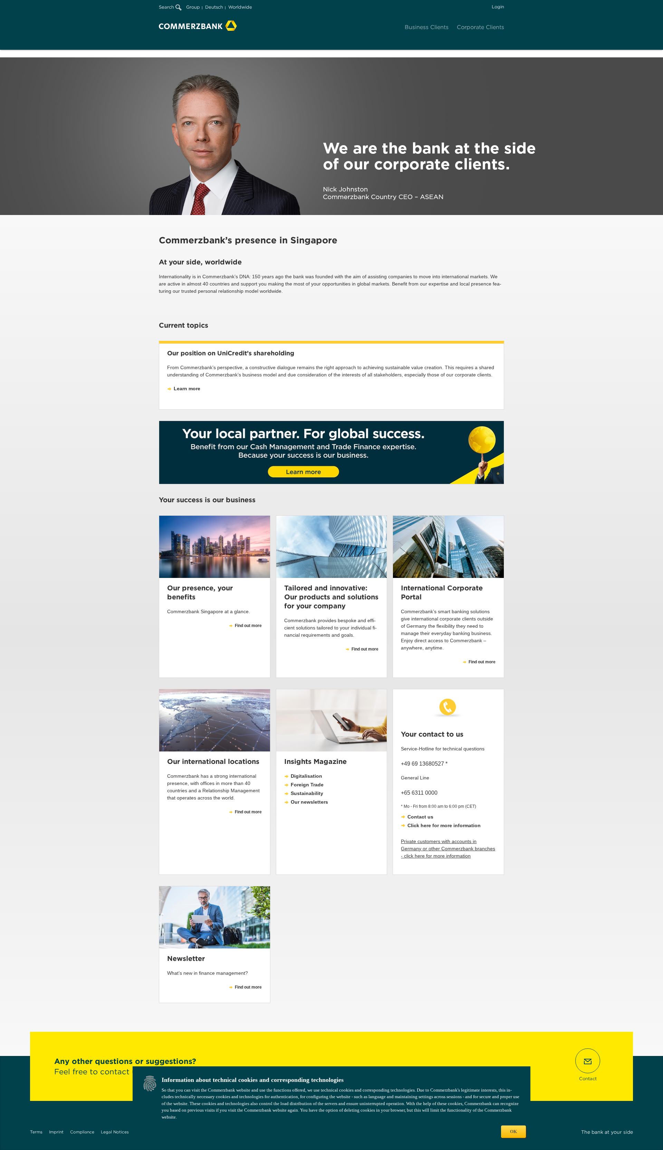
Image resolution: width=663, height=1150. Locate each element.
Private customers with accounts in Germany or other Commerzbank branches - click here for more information (448, 849)
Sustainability (307, 793)
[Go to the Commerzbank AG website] (198, 25)
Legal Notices (115, 1131)
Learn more (187, 388)
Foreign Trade (307, 784)
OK (513, 1131)
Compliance (82, 1131)
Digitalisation (306, 776)
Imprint (56, 1131)
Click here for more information (444, 825)
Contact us (420, 817)
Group (193, 7)
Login (498, 6)
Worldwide (240, 7)
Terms (36, 1131)
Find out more (482, 662)
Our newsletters (309, 802)
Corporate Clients (480, 27)
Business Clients (427, 27)
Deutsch (214, 7)
